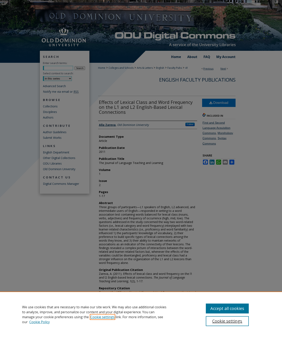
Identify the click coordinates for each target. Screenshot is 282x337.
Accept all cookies (227, 308)
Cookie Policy (39, 322)
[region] (141, 314)
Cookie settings (102, 317)
